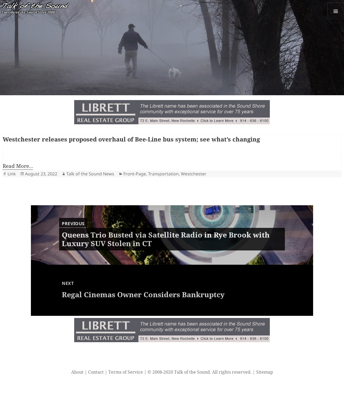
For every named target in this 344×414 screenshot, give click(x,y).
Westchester (193, 174)
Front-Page (134, 174)
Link (12, 174)
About (77, 372)
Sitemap (264, 372)
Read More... (18, 165)
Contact (96, 372)
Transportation (163, 174)
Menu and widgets (335, 10)
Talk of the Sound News (90, 174)
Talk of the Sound (34, 6)
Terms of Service (125, 372)
